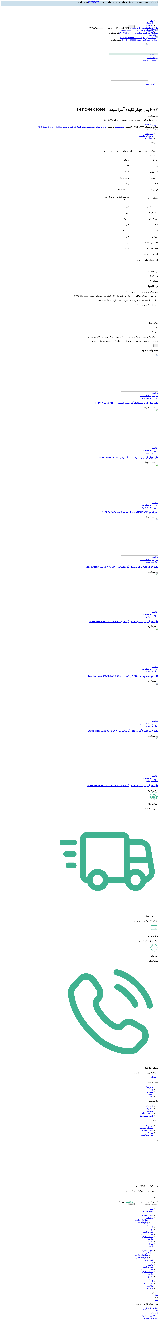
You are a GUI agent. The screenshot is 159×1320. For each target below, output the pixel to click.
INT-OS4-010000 (55, 127)
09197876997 (93, 2)
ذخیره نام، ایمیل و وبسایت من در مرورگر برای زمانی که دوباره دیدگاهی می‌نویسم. (121, 337)
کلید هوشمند (134, 28)
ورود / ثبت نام (147, 1288)
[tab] (77, 133)
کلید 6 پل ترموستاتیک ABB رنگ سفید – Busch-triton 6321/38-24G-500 (123, 676)
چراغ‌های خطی (142, 1222)
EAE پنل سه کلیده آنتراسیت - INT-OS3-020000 (138, 33)
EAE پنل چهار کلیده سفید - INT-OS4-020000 (139, 40)
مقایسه (150, 1286)
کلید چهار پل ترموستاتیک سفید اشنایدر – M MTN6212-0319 (128, 457)
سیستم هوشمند (88, 127)
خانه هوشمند (101, 127)
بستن (156, 1295)
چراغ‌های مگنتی (141, 1220)
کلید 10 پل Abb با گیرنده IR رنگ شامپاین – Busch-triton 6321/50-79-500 (122, 567)
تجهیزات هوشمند (147, 28)
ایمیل (155, 332)
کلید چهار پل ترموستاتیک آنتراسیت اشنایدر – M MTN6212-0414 (126, 403)
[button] (150, 398)
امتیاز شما (153, 305)
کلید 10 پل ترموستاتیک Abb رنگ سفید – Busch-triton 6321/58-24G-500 (122, 785)
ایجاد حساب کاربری (150, 1308)
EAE (45, 127)
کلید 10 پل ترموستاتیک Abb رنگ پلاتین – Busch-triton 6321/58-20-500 (123, 621)
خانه (156, 28)
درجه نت (129, 1202)
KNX (40, 127)
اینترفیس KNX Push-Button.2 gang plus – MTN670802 (130, 512)
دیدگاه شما (153, 323)
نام (156, 327)
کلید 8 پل (77, 127)
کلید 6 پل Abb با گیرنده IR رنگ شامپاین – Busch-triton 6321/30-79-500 (123, 730)
